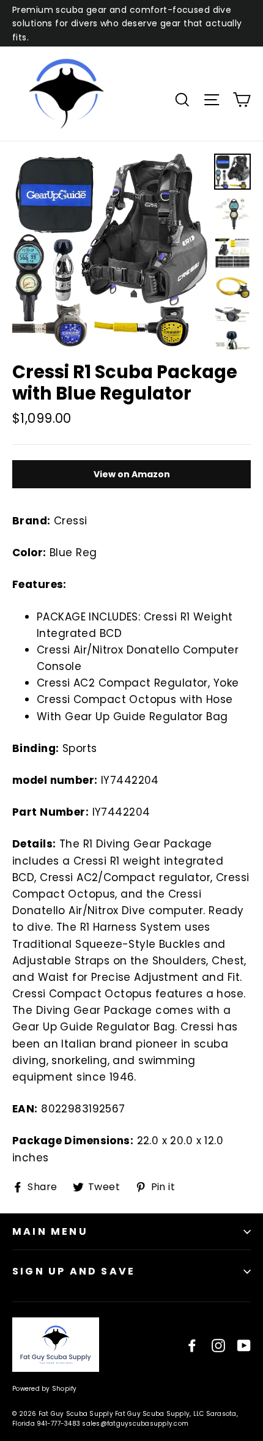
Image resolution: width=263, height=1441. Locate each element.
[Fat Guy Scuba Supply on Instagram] (218, 1344)
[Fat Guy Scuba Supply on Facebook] (192, 1344)
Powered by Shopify (44, 1388)
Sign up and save (73, 1271)
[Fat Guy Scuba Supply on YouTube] (244, 1344)
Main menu (50, 1231)
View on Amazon (132, 474)
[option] (109, 251)
